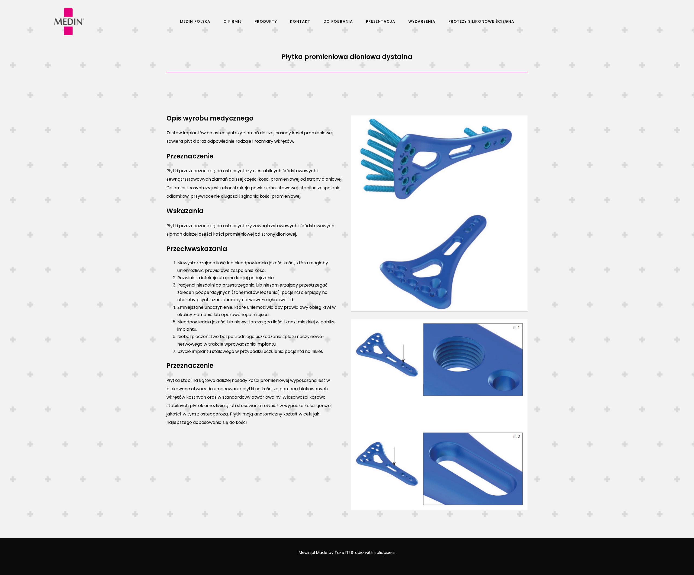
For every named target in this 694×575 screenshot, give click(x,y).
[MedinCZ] (69, 21)
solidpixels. (385, 552)
